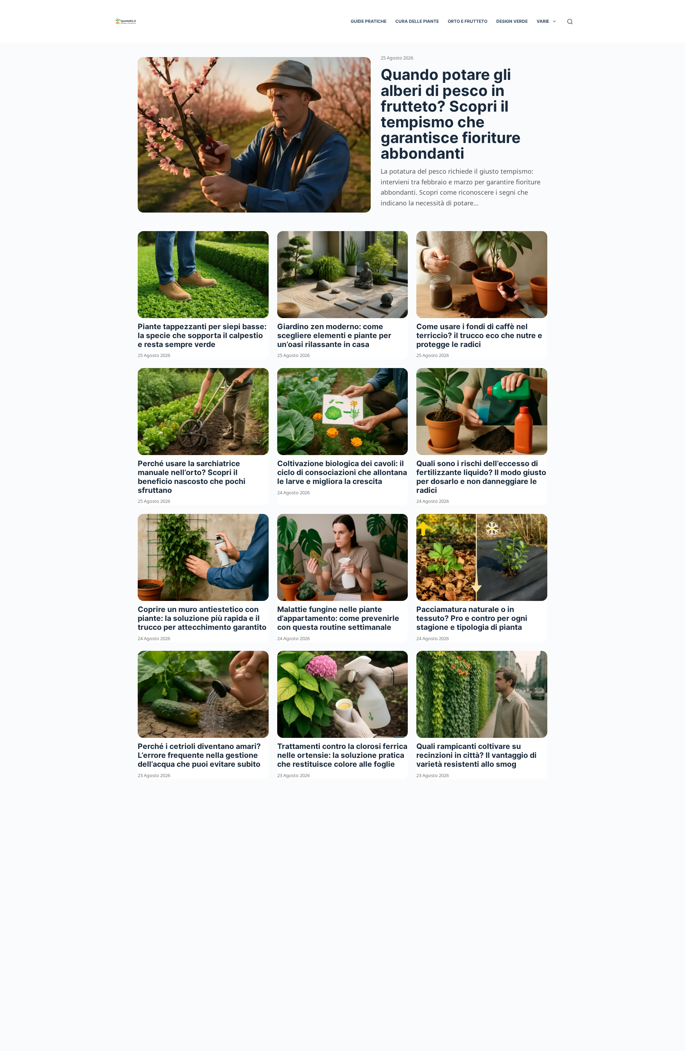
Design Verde (512, 21)
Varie (543, 21)
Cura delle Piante (417, 21)
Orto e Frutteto (467, 21)
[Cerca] (570, 21)
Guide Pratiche (368, 21)
